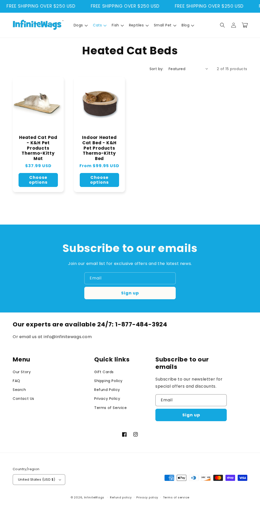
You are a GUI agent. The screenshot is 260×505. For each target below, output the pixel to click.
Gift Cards (104, 371)
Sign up (130, 293)
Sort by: (157, 68)
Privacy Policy (107, 398)
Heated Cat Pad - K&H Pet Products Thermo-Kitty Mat (38, 148)
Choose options (38, 180)
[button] (80, 25)
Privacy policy (147, 497)
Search (19, 389)
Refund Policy (107, 389)
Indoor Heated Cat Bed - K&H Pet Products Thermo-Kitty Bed (99, 148)
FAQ (16, 380)
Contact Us (23, 398)
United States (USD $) (36, 479)
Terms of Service (110, 407)
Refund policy (121, 497)
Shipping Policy (108, 380)
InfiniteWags (94, 497)
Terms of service (176, 497)
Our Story (22, 371)
